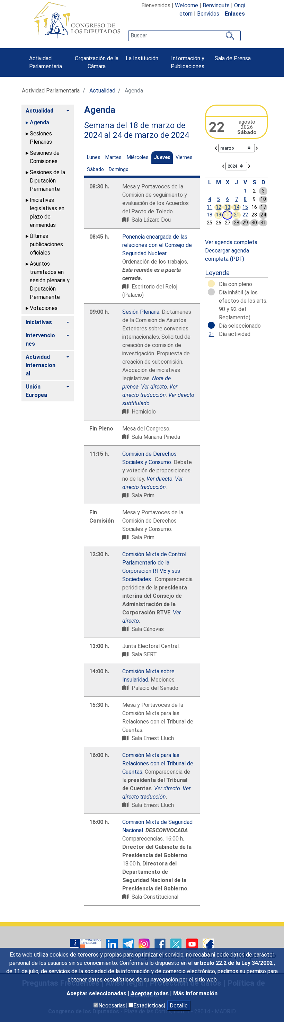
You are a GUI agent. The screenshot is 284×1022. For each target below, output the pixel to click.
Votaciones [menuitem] (43, 308)
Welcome (186, 5)
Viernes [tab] (184, 157)
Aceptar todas (150, 993)
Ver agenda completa (231, 242)
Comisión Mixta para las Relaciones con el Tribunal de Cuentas (157, 763)
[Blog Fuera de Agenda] (208, 943)
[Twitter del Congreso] (177, 943)
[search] (184, 35)
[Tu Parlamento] (86, 943)
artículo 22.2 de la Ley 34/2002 (234, 963)
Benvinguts (216, 5)
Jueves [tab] (162, 157)
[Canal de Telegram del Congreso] (129, 943)
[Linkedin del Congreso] (112, 943)
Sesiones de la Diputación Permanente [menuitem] (47, 180)
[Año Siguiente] (249, 166)
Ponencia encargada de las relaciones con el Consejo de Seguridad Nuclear (157, 245)
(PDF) (237, 259)
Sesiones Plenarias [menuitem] (41, 137)
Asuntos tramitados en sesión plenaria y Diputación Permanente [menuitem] (50, 280)
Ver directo (159, 479)
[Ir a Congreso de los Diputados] (77, 20)
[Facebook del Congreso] (161, 943)
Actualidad (102, 90)
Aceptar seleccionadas (97, 993)
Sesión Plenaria (140, 312)
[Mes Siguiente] (257, 148)
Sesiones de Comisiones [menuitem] (45, 157)
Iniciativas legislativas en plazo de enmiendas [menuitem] (47, 212)
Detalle (179, 1005)
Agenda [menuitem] (39, 122)
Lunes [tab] (93, 157)
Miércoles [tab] (138, 157)
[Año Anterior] (223, 166)
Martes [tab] (113, 157)
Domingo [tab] (118, 169)
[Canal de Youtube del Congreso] (193, 943)
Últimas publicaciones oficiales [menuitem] (46, 244)
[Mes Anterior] (216, 148)
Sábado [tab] (95, 169)
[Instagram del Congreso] (145, 943)
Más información (195, 993)
